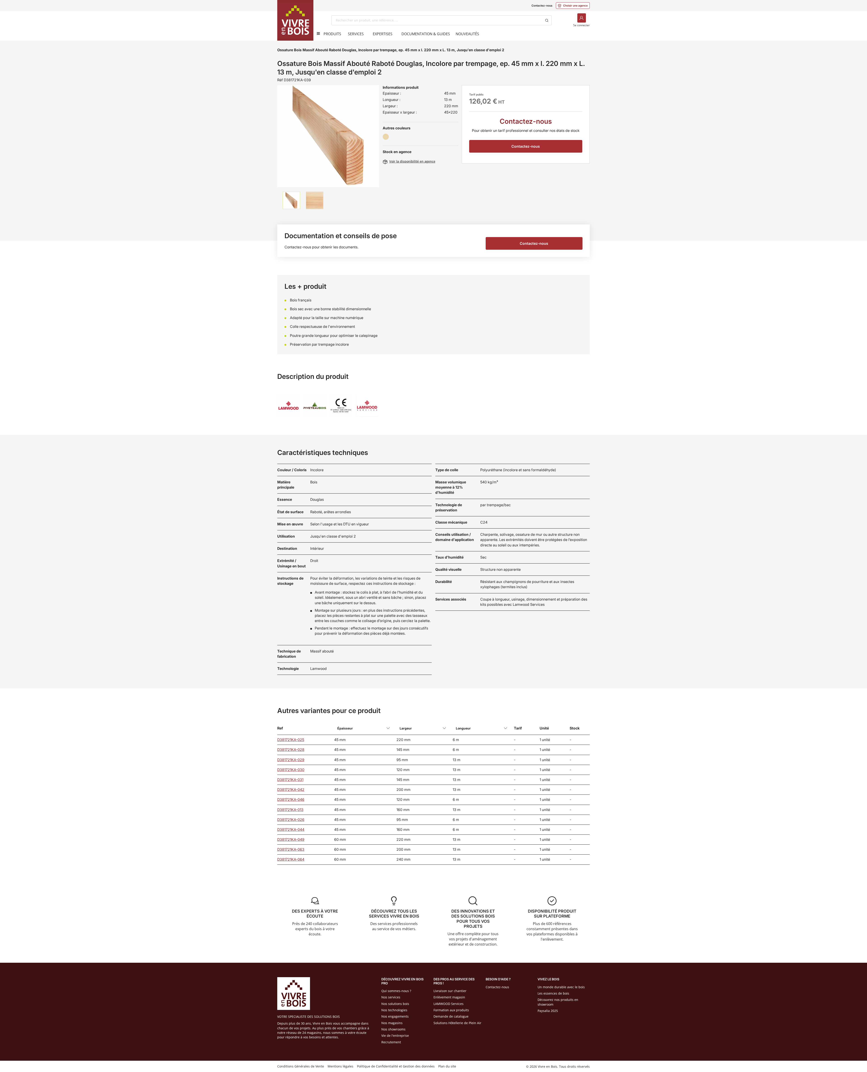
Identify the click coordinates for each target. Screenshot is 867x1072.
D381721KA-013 (290, 809)
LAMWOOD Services (449, 1004)
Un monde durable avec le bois (561, 987)
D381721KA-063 (290, 849)
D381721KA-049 (290, 839)
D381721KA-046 (290, 799)
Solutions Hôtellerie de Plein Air (457, 1023)
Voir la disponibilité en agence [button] (409, 161)
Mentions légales (340, 1066)
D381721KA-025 (290, 739)
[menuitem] (332, 33)
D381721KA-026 (290, 819)
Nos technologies (394, 1010)
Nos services (390, 997)
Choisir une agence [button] (573, 5)
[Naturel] (386, 137)
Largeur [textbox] (406, 728)
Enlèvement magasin (449, 997)
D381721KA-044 (290, 829)
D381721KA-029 (290, 759)
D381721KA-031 (290, 779)
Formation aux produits (451, 1010)
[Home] (295, 20)
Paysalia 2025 (548, 1011)
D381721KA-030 (290, 769)
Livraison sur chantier (450, 991)
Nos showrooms (393, 1029)
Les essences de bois (553, 993)
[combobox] (436, 20)
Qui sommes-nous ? (396, 991)
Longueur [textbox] (463, 728)
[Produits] (316, 33)
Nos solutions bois (395, 1004)
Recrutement (391, 1042)
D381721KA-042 (290, 789)
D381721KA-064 (290, 859)
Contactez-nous (541, 5)
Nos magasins (392, 1023)
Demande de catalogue (451, 1016)
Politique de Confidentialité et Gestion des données (396, 1066)
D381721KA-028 (290, 749)
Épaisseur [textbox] (345, 728)
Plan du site (447, 1066)
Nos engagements (395, 1016)
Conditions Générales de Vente (300, 1066)
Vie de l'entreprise (395, 1035)
